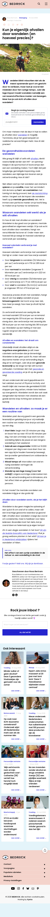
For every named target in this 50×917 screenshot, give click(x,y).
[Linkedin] (16, 594)
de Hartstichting (40, 193)
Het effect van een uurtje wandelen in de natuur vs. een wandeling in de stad (25, 554)
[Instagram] (13, 594)
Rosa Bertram (12, 18)
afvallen (34, 158)
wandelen (22, 135)
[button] (43, 864)
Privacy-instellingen (13, 880)
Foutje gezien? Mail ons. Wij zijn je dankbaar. (22, 563)
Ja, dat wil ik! (25, 632)
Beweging (23, 18)
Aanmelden (38, 122)
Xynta (29, 899)
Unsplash (45, 74)
